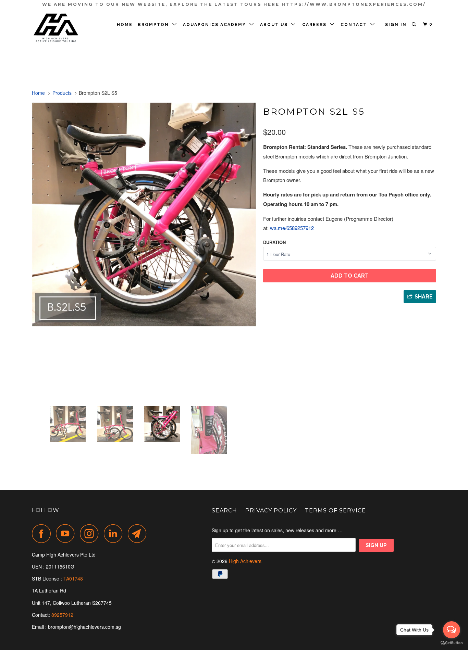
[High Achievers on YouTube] (67, 533)
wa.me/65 (292, 227)
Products (62, 92)
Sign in (396, 24)
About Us (275, 24)
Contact (355, 24)
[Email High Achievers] (139, 533)
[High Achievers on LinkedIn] (115, 533)
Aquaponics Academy (216, 24)
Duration (274, 242)
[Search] (414, 24)
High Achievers (245, 561)
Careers (316, 24)
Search (224, 510)
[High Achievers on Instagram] (91, 533)
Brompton (155, 24)
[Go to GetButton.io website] (452, 643)
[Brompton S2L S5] (144, 214)
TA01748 (73, 578)
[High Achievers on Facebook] (43, 533)
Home (125, 24)
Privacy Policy (271, 510)
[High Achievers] (67, 28)
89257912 (62, 614)
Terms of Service (335, 510)
